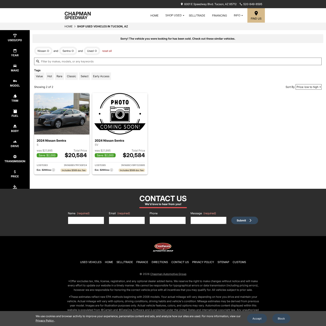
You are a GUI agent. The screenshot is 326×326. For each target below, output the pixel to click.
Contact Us (180, 262)
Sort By (290, 87)
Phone (154, 213)
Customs (239, 262)
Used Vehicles (91, 262)
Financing (219, 15)
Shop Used (173, 15)
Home (154, 15)
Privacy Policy (203, 262)
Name (79, 213)
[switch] (39, 76)
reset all (107, 51)
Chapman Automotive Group (168, 274)
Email (119, 213)
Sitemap (223, 262)
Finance (142, 262)
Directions (160, 262)
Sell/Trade (197, 15)
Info (237, 15)
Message (203, 213)
